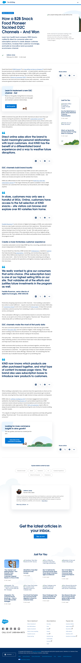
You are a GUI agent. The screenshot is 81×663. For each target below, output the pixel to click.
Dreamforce (68, 628)
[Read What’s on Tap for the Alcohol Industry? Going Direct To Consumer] (66, 125)
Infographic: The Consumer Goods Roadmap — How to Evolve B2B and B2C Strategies (10, 598)
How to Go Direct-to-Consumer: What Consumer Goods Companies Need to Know (68, 573)
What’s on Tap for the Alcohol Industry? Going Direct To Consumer (68, 131)
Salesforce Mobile (70, 624)
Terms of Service (26, 656)
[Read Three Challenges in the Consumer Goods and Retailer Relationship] (50, 589)
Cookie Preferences (67, 656)
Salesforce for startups (71, 636)
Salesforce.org (50, 636)
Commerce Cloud (9, 307)
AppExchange (69, 626)
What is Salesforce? (31, 624)
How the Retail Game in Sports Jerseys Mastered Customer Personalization (68, 113)
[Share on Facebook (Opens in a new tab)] (69, 75)
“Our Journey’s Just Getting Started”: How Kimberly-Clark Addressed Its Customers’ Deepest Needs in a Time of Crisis (11, 574)
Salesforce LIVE (69, 633)
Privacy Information (36, 656)
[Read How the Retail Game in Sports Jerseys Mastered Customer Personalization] (66, 106)
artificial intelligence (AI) (18, 399)
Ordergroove (35, 251)
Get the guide (11, 106)
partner (49, 251)
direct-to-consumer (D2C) (18, 77)
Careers (48, 631)
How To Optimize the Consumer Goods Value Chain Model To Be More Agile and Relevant (50, 572)
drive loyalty (34, 307)
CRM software (69, 631)
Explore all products (31, 628)
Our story (49, 624)
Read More (44, 500)
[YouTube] (19, 629)
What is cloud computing (32, 631)
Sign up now (40, 536)
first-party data (12, 329)
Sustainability (49, 638)
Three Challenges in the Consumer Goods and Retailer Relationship (50, 596)
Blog (48, 628)
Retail (31, 470)
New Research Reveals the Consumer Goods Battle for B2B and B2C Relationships (69, 597)
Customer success (31, 633)
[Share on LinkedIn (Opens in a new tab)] (60, 75)
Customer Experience (59, 470)
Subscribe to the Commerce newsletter (14, 440)
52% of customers (33, 405)
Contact (59, 656)
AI (48, 470)
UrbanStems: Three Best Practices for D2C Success (30, 571)
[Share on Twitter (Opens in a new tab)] (65, 75)
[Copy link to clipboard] (74, 75)
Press (48, 626)
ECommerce (48, 475)
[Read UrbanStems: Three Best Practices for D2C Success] (30, 564)
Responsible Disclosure (47, 656)
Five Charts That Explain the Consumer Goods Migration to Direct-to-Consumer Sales (30, 597)
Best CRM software (31, 626)
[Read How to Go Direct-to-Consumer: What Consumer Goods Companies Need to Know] (69, 564)
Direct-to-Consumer (8, 13)
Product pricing (30, 636)
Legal (48, 643)
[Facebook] (3, 629)
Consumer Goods (21, 470)
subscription (19, 253)
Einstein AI (23, 401)
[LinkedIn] (11, 629)
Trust (48, 633)
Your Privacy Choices (25, 659)
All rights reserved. (37, 651)
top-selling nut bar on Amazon (33, 69)
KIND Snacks (16, 69)
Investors (49, 641)
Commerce (40, 470)
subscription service (36, 119)
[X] (7, 629)
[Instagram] (15, 629)
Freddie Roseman (7, 224)
